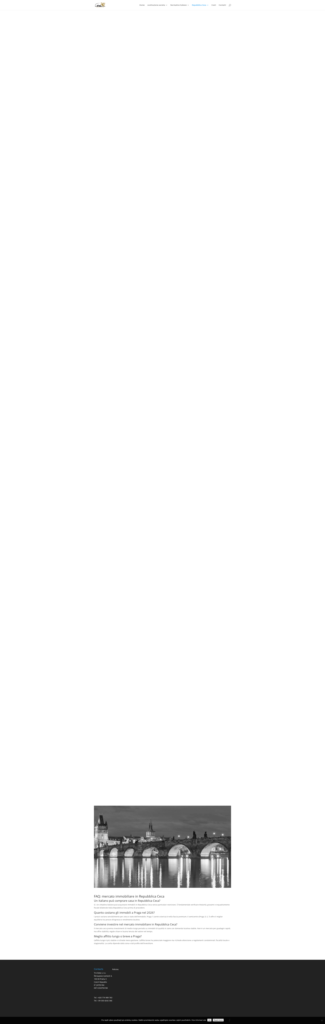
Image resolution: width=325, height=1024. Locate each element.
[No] (322, 1020)
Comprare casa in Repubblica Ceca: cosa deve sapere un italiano (168, 90)
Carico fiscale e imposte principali (164, 764)
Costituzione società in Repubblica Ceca (163, 761)
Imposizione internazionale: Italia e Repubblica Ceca (163, 754)
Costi (214, 5)
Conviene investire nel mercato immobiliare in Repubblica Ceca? (172, 112)
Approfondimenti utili (168, 97)
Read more (218, 1020)
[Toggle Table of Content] (206, 33)
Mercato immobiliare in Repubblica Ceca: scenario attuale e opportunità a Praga (164, 40)
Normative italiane (178, 5)
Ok (209, 1020)
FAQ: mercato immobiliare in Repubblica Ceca (168, 101)
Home (142, 5)
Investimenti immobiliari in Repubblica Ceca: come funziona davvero (163, 751)
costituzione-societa (156, 5)
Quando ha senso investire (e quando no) (169, 93)
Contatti (222, 5)
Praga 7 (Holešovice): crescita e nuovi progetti (172, 79)
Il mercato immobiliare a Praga (168, 57)
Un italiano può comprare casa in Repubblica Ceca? (172, 105)
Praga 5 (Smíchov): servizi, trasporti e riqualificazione (172, 76)
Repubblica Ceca (199, 5)
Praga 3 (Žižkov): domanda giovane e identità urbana (172, 72)
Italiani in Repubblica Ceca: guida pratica (163, 758)
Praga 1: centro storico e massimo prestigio (172, 69)
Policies (115, 969)
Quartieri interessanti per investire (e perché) (169, 65)
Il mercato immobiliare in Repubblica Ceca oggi (168, 54)
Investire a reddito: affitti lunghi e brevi (168, 86)
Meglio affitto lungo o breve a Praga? (172, 115)
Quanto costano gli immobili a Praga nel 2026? (172, 108)
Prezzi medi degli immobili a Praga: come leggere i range (168, 61)
